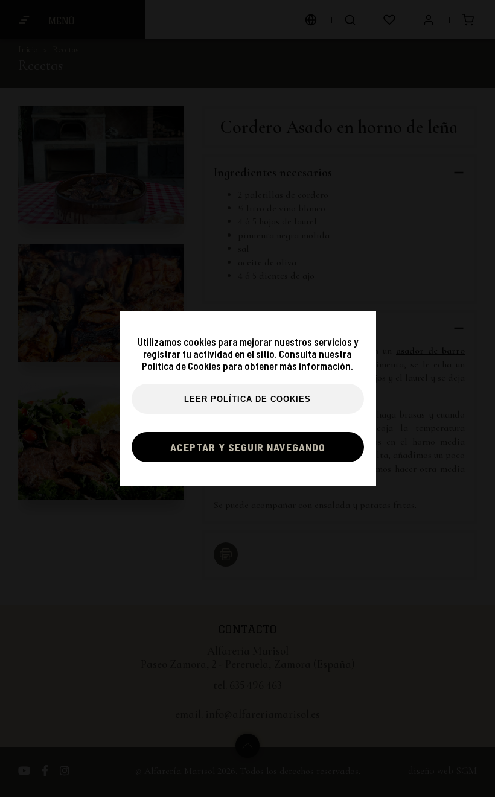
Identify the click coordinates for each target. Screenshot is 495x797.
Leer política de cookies (247, 399)
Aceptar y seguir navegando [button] (247, 447)
